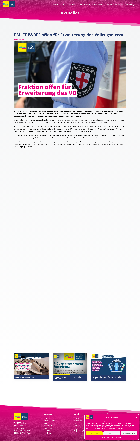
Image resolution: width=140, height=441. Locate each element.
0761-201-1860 (25, 430)
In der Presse (48, 428)
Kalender (47, 431)
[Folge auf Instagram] (79, 430)
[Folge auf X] (83, 430)
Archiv (23, 39)
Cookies (104, 437)
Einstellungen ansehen (129, 433)
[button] (136, 417)
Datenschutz (110, 437)
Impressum (118, 437)
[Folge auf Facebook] (75, 430)
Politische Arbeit (49, 421)
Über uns (47, 418)
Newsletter (47, 433)
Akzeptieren (94, 433)
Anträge (46, 423)
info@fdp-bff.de (24, 433)
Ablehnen (111, 433)
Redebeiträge (48, 426)
